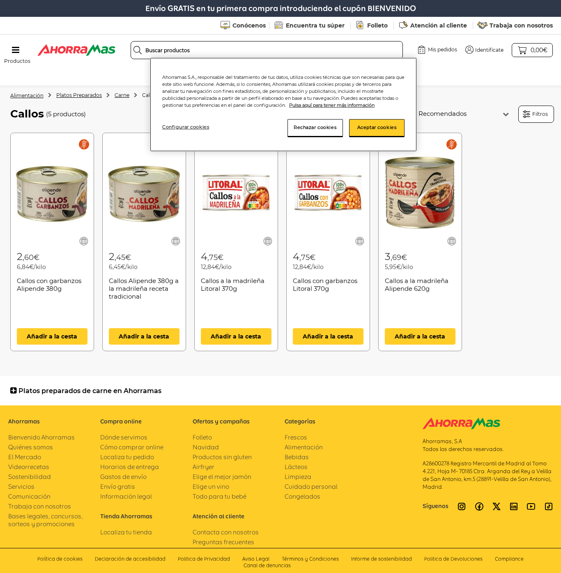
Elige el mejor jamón (222, 477)
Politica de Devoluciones (453, 559)
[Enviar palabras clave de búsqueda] (138, 50)
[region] (283, 105)
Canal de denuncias (267, 565)
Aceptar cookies (377, 127)
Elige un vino (211, 486)
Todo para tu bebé (219, 496)
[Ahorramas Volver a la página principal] (76, 50)
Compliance (509, 559)
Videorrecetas (28, 467)
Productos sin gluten (222, 457)
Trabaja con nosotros (521, 25)
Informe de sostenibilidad (381, 559)
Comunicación (29, 496)
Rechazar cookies (315, 127)
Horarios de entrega (129, 467)
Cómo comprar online (131, 447)
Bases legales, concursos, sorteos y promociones (45, 520)
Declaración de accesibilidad (130, 559)
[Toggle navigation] (15, 50)
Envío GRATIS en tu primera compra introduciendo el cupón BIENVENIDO (280, 8)
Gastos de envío (123, 477)
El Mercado (24, 457)
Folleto (377, 25)
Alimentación (27, 95)
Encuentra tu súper (315, 25)
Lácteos (296, 467)
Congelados (302, 496)
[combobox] (267, 50)
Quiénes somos (30, 447)
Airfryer (203, 467)
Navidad (206, 447)
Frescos (296, 437)
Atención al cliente (438, 25)
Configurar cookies (185, 127)
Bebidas (297, 457)
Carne (122, 95)
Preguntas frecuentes (223, 542)
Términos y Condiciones (310, 559)
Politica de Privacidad (204, 559)
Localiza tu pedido (127, 457)
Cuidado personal (311, 486)
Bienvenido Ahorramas (41, 437)
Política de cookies (60, 559)
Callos (149, 95)
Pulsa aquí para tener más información (332, 105)
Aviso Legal (255, 559)
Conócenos (249, 25)
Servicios (21, 486)
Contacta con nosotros (226, 532)
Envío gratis (117, 486)
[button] (484, 49)
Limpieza (298, 477)
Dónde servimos (123, 437)
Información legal (126, 496)
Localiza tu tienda (126, 532)
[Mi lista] (84, 241)
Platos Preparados (79, 95)
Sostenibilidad (29, 477)
